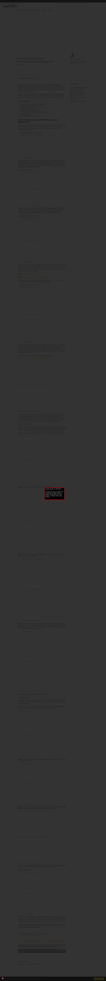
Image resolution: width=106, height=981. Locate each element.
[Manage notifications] (3, 978)
